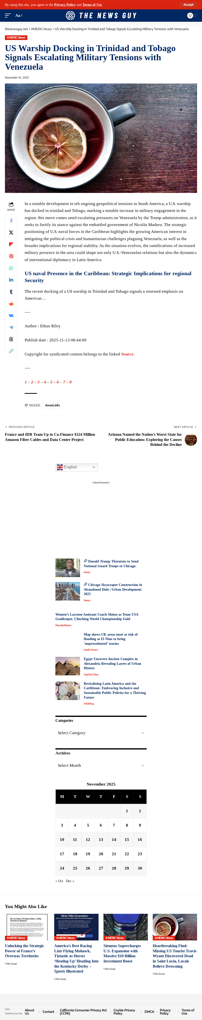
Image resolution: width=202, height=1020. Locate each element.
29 (127, 868)
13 (101, 839)
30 (140, 868)
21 (114, 854)
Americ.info (52, 405)
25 (75, 868)
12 (88, 839)
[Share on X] (11, 232)
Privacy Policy (65, 5)
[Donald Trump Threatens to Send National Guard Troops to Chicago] (67, 568)
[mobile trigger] (9, 15)
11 (75, 839)
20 (101, 854)
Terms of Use (92, 5)
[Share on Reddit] (11, 304)
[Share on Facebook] (11, 221)
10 (62, 839)
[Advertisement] (101, 517)
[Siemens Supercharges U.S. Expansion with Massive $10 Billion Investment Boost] (125, 927)
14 (114, 839)
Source (127, 354)
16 (140, 839)
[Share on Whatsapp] (11, 268)
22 (127, 854)
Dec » (70, 881)
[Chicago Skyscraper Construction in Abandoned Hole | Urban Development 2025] (67, 591)
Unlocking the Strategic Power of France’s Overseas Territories (24, 951)
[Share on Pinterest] (11, 256)
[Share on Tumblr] (11, 292)
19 (88, 854)
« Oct (59, 881)
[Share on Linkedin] (11, 280)
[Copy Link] (11, 351)
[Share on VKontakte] (11, 315)
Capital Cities (91, 674)
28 (114, 868)
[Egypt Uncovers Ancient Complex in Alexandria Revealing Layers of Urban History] (67, 666)
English (70, 467)
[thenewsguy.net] (101, 15)
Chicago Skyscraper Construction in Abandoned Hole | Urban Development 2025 (113, 589)
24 (62, 868)
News (87, 572)
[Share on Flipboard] (11, 244)
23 (140, 854)
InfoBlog (89, 703)
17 (62, 854)
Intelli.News (91, 649)
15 (127, 839)
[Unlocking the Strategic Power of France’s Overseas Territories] (27, 927)
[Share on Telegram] (11, 327)
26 (88, 868)
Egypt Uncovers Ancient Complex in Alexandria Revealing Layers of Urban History (112, 663)
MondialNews (63, 625)
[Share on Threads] (11, 339)
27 (101, 868)
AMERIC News (16, 37)
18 (75, 854)
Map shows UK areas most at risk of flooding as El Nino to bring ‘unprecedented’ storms (111, 639)
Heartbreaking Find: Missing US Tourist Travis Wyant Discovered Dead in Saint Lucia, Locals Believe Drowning (174, 956)
